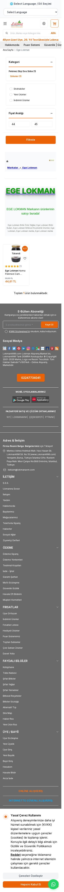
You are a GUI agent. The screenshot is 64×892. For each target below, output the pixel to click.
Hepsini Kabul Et (31, 884)
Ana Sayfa (8, 50)
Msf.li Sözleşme (11, 582)
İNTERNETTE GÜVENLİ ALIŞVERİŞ (31, 800)
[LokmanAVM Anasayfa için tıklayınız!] (21, 161)
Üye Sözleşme (10, 738)
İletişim (6, 494)
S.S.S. (6, 483)
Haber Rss (8, 718)
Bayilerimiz (8, 511)
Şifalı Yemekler (10, 690)
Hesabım (7, 766)
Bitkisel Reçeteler (12, 696)
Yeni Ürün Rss (10, 724)
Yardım (6, 500)
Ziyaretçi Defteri (11, 540)
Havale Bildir (9, 772)
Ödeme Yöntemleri (13, 559)
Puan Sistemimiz (11, 636)
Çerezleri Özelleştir (31, 875)
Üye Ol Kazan (10, 613)
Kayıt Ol (49, 324)
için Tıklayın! (28, 446)
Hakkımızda (12, 44)
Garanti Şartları (10, 577)
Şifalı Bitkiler (9, 678)
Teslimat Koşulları (12, 565)
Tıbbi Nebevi (10, 673)
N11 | (9, 417)
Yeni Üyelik (8, 744)
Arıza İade (8, 778)
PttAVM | (50, 417)
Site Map (7, 713)
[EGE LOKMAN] (52, 160)
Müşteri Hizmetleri (12, 599)
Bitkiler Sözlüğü (11, 701)
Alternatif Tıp (9, 707)
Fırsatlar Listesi (10, 625)
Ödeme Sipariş (10, 554)
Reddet (16, 855)
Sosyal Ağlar (9, 534)
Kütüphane (8, 667)
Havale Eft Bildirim (12, 594)
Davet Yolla (9, 653)
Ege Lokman (29, 167)
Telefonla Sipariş (11, 523)
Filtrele (30, 139)
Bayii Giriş (8, 761)
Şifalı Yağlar (9, 684)
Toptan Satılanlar (11, 642)
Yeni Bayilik (9, 755)
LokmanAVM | (20, 417)
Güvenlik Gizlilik (11, 588)
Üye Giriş (7, 749)
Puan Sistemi (32, 44)
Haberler (7, 529)
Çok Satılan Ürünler (13, 648)
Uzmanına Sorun (11, 488)
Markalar (13, 167)
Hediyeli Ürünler (11, 630)
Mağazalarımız (10, 517)
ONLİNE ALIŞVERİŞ (30, 791)
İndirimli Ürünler (11, 619)
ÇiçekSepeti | (36, 417)
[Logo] (20, 23)
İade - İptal (8, 571)
